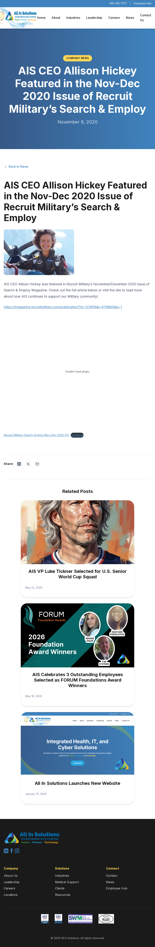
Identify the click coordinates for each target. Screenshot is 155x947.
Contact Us (145, 17)
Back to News (18, 166)
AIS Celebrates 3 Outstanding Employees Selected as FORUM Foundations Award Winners (77, 680)
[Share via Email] (37, 464)
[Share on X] (28, 464)
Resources (62, 895)
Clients (59, 888)
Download (77, 435)
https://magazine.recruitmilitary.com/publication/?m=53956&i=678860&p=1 (63, 307)
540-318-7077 (118, 3)
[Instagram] (17, 852)
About (56, 18)
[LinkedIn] (6, 852)
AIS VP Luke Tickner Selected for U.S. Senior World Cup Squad (78, 574)
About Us (11, 875)
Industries (73, 18)
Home (41, 18)
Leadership (94, 18)
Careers (114, 18)
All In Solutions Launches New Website (77, 783)
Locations (11, 895)
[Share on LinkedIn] (19, 464)
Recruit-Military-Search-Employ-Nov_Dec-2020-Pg (36, 435)
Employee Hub (142, 3)
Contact (111, 875)
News (130, 18)
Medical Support (67, 882)
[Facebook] (12, 852)
